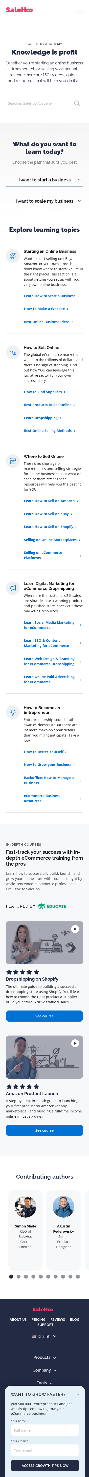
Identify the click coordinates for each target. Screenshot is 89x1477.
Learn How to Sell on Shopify (48, 526)
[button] (11, 1276)
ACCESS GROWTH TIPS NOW (45, 1465)
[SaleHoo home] (20, 10)
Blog (74, 1319)
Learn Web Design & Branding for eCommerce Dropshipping (49, 661)
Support (45, 1324)
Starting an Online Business (50, 251)
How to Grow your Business (47, 764)
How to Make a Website (44, 308)
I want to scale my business (44, 201)
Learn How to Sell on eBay (46, 513)
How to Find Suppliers (43, 391)
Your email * (19, 1441)
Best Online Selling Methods (48, 430)
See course (44, 1016)
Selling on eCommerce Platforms (43, 555)
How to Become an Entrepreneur (42, 710)
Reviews (57, 1319)
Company (42, 1370)
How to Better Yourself (43, 751)
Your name (18, 1421)
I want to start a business (45, 179)
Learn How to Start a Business (49, 295)
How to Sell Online (41, 347)
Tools (42, 1382)
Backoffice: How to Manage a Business (49, 780)
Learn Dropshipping (41, 417)
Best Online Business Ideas (46, 321)
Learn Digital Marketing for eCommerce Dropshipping (49, 586)
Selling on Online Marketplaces (50, 539)
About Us (18, 1319)
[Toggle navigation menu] (80, 10)
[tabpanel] (44, 176)
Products (41, 1357)
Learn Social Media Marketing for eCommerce (49, 625)
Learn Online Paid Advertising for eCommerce (49, 679)
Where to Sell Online (44, 456)
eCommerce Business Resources (42, 798)
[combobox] (44, 1336)
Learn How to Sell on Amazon (49, 500)
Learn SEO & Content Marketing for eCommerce (46, 643)
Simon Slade (25, 1226)
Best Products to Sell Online (47, 404)
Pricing (38, 1319)
